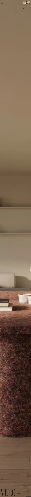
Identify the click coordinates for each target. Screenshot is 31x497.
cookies (19, 493)
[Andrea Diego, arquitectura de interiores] (3, 3)
